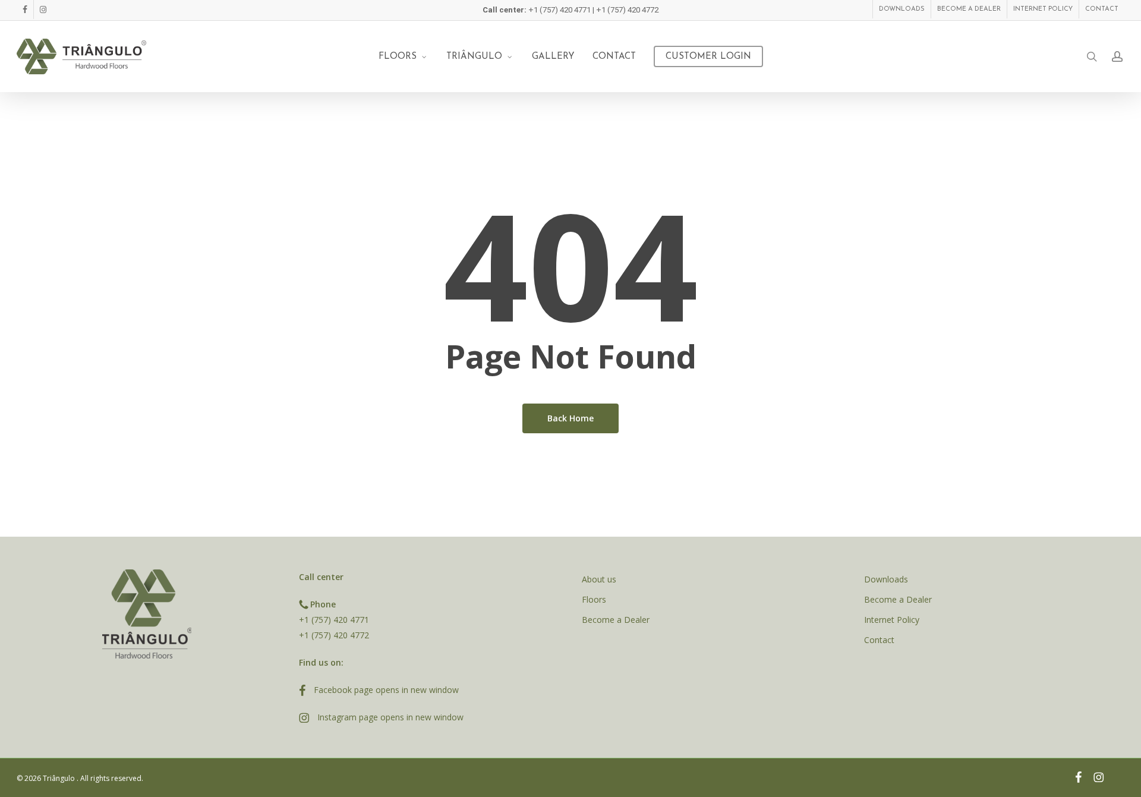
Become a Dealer (616, 619)
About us (599, 579)
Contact (879, 639)
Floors (594, 599)
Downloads (886, 579)
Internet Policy (891, 619)
